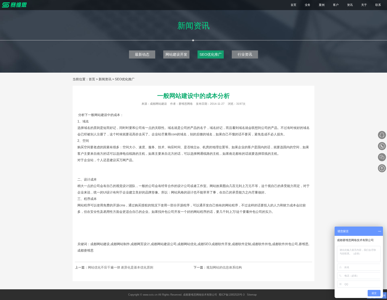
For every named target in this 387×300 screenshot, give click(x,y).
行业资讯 (245, 54)
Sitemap (252, 294)
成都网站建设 (158, 103)
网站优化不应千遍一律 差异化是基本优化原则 (120, 267)
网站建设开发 (176, 54)
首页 (92, 79)
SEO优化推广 (211, 54)
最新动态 (142, 54)
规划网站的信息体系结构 (224, 267)
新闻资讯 (105, 79)
